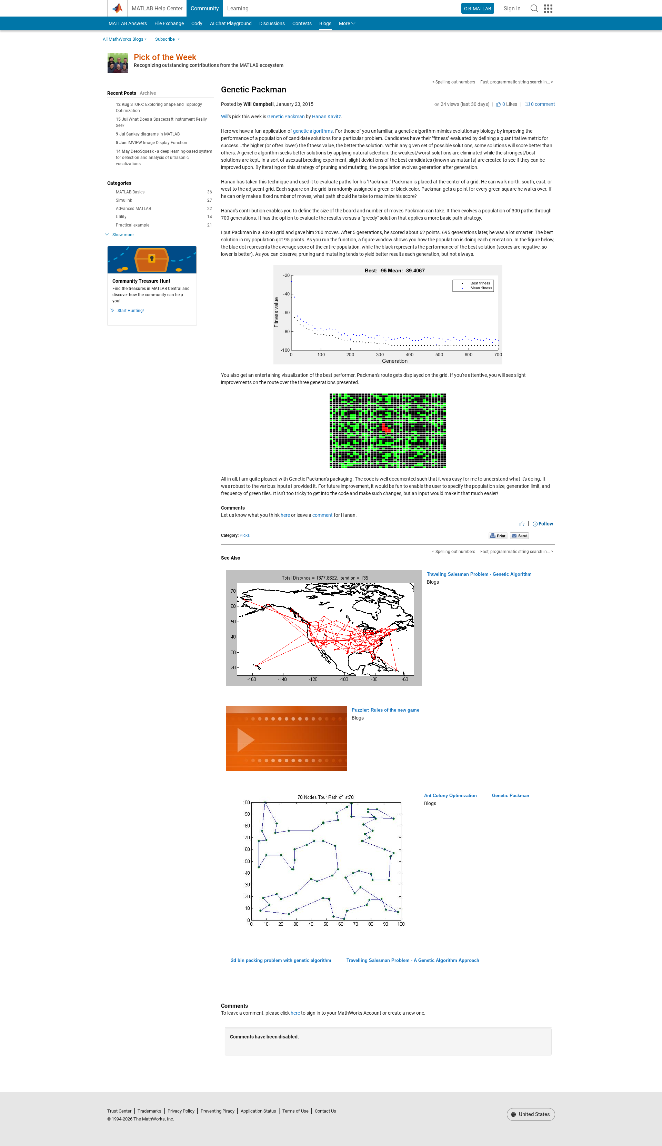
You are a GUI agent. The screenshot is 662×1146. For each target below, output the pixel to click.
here (285, 515)
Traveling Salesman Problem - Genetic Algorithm (479, 574)
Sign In (514, 10)
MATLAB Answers (127, 23)
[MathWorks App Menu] (548, 8)
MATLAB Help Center (157, 8)
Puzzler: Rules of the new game (385, 710)
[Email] (519, 535)
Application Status (258, 1111)
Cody (196, 23)
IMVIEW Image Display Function (157, 142)
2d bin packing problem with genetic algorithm (281, 960)
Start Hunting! (131, 310)
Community (205, 8)
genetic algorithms (313, 131)
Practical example (164, 225)
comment (322, 515)
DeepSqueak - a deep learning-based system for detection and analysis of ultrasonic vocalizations (164, 157)
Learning (238, 8)
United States (534, 1114)
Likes (509, 104)
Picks (245, 535)
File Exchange (169, 23)
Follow (545, 523)
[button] (534, 8)
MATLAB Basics (164, 192)
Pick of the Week (165, 57)
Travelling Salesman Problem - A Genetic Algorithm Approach (413, 960)
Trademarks (149, 1111)
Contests (302, 23)
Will (224, 116)
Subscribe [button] (165, 39)
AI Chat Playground (231, 23)
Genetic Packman (253, 89)
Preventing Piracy (217, 1111)
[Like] (522, 523)
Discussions (272, 23)
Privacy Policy (181, 1111)
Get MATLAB (477, 8)
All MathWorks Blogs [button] (123, 39)
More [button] (344, 23)
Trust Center (119, 1111)
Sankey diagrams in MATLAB (153, 134)
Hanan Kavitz (326, 116)
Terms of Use (295, 1111)
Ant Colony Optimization (450, 795)
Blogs (325, 23)
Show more (122, 234)
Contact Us (325, 1111)
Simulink (164, 200)
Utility (164, 216)
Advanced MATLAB (164, 208)
